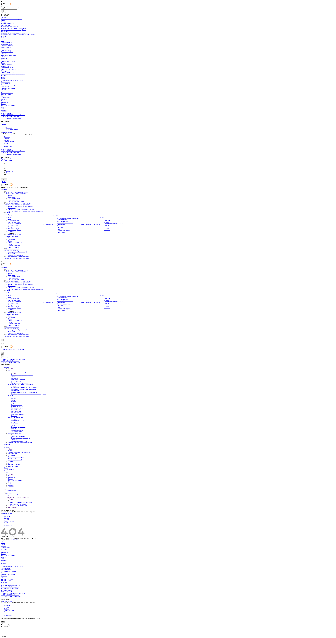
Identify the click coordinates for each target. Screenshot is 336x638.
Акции (3, 543)
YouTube (6, 140)
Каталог (10, 370)
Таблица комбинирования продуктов (12, 566)
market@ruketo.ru (7, 132)
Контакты (4, 562)
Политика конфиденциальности (10, 585)
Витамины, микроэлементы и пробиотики (24, 387)
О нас (9, 475)
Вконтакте (7, 137)
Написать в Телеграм (7, 579)
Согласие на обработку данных (10, 587)
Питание (13, 398)
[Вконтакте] (5, 163)
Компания (4, 549)
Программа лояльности (8, 555)
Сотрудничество (5, 547)
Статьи (3, 558)
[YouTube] (5, 169)
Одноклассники (9, 141)
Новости (3, 557)
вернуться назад (5, 539)
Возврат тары (5, 573)
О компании (4, 552)
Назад (11, 368)
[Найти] (2, 11)
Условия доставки (6, 569)
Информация (4, 582)
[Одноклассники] (5, 165)
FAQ (2, 577)
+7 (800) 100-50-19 (6, 113)
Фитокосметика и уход (18, 436)
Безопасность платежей (8, 574)
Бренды (3, 544)
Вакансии (4, 560)
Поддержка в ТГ (5, 159)
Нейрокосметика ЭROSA (18, 420)
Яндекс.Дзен (8, 146)
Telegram (6, 138)
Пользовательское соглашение (10, 588)
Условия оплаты (5, 568)
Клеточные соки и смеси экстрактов (22, 375)
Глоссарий (4, 576)
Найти (3, 621)
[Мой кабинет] (1, 342)
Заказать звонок (12, 507)
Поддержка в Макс (6, 160)
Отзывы (3, 554)
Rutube (6, 143)
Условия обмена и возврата (9, 571)
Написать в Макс (6, 580)
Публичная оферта (6, 590)
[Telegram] (4, 167)
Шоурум (3, 546)
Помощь (10, 450)
